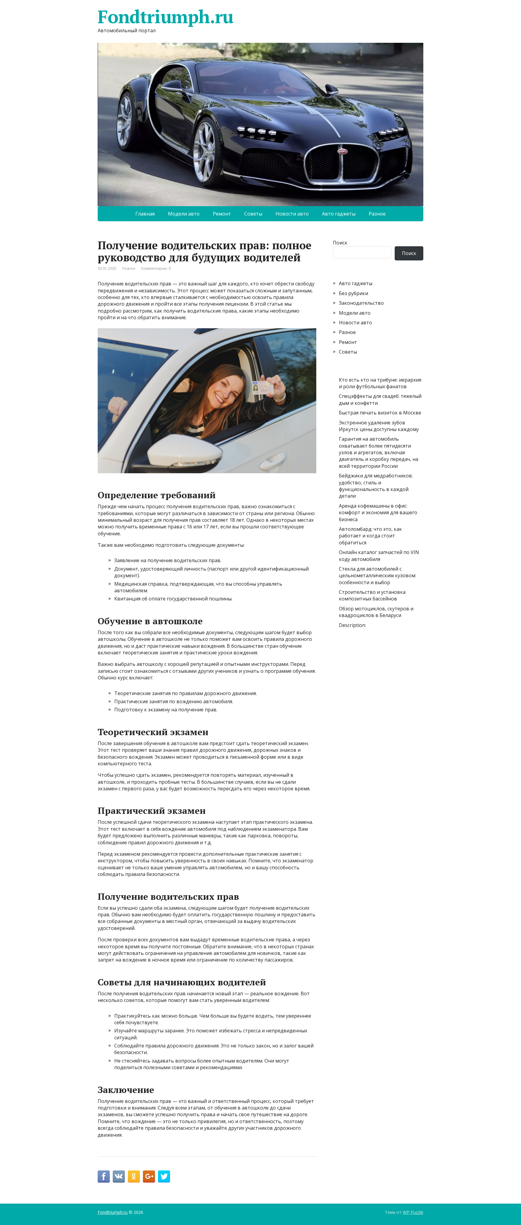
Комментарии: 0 (156, 268)
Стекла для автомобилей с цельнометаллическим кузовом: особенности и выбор (377, 575)
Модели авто (184, 213)
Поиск (340, 242)
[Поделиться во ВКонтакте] (119, 1176)
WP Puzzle (413, 1212)
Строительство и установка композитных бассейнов (372, 595)
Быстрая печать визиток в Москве (380, 412)
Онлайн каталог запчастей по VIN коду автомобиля (379, 555)
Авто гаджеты (338, 213)
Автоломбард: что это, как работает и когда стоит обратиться (370, 536)
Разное (377, 213)
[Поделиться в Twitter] (164, 1176)
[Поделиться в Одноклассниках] (134, 1176)
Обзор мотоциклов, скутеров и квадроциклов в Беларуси (376, 612)
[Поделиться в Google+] (149, 1176)
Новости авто (292, 213)
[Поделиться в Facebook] (104, 1176)
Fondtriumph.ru (165, 16)
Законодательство (361, 303)
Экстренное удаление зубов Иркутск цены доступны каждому (379, 426)
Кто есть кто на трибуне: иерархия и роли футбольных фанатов (380, 383)
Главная (145, 213)
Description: (352, 625)
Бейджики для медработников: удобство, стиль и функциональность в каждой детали (376, 485)
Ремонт (222, 213)
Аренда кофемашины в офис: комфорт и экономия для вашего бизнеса (378, 512)
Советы (253, 213)
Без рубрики (353, 293)
